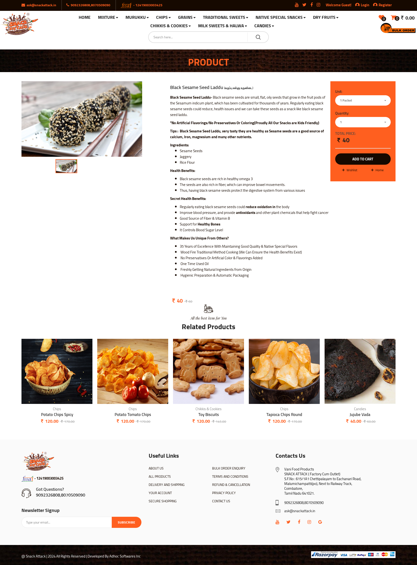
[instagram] (309, 522)
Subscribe (126, 522)
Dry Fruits (324, 17)
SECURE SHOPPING (163, 501)
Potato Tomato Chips (133, 414)
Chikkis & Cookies (169, 26)
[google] (320, 522)
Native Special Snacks (279, 17)
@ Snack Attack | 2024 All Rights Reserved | (54, 556)
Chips (162, 17)
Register (385, 5)
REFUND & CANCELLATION (231, 485)
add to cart (362, 159)
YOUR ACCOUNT (160, 493)
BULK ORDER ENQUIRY (228, 468)
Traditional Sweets (224, 17)
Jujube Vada (360, 414)
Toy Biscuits (208, 414)
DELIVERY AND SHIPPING (167, 485)
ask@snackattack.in (299, 510)
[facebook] (299, 522)
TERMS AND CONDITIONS (230, 476)
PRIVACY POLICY (224, 493)
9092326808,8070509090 (60, 495)
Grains (185, 17)
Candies (262, 26)
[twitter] (288, 522)
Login (365, 5)
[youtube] (277, 522)
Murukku (135, 17)
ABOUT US (156, 468)
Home (379, 170)
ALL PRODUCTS (160, 476)
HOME (84, 17)
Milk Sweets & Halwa (221, 26)
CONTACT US (221, 501)
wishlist (352, 170)
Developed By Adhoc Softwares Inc (114, 556)
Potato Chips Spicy (57, 414)
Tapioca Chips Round (284, 414)
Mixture (106, 17)
